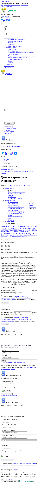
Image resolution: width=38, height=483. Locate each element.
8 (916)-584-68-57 (17, 146)
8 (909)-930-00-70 (6, 146)
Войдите (15, 470)
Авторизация (5, 395)
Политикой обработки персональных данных (12, 465)
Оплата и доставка (6, 6)
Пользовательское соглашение (17, 236)
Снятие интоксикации (15, 59)
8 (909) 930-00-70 (6, 16)
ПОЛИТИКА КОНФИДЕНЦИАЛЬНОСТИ (14, 232)
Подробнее (8, 479)
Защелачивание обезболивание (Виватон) (21, 52)
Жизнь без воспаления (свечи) (17, 57)
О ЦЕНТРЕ (4, 226)
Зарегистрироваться (7, 362)
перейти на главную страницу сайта (19, 185)
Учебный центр (9, 64)
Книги (10, 61)
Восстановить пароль (20, 362)
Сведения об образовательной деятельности (14, 5)
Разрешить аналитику (10, 481)
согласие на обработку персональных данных (14, 297)
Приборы (11, 62)
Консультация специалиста (16, 39)
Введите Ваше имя (7, 290)
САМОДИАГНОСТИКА (18, 228)
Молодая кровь (13, 51)
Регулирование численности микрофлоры (21, 56)
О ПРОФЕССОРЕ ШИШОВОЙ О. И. (20, 226)
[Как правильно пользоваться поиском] (1, 24)
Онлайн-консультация (15, 41)
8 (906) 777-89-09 (7, 160)
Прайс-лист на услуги (15, 46)
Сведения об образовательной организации (14, 171)
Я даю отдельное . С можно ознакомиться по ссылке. (18, 297)
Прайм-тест (11, 44)
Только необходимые (28, 481)
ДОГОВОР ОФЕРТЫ (27, 233)
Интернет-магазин (10, 47)
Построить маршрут (7, 169)
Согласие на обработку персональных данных (15, 235)
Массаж (10, 43)
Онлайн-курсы (9, 66)
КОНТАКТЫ (15, 231)
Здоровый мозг (13, 49)
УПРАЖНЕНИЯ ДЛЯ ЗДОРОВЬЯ (19, 230)
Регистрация (13, 395)
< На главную (5, 1)
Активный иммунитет (15, 54)
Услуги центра (9, 38)
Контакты (7, 67)
